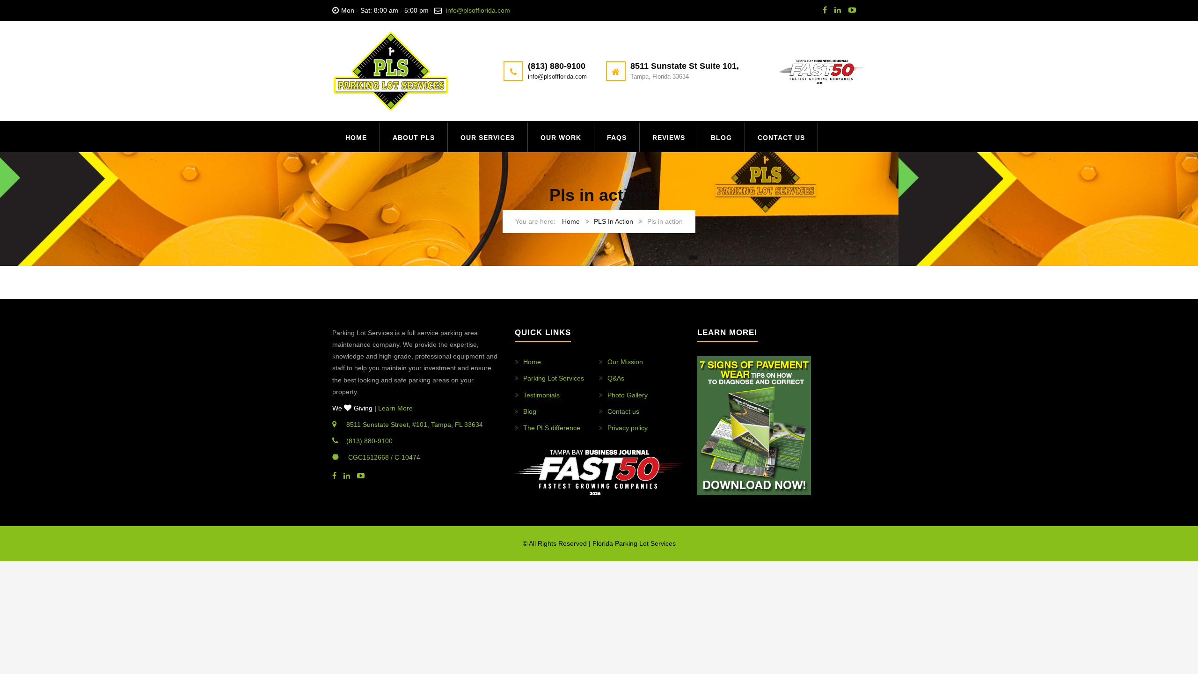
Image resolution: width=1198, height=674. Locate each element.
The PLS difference (551, 428)
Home (356, 137)
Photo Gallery (627, 395)
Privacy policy (627, 428)
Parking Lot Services (553, 378)
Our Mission (625, 362)
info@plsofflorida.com (478, 10)
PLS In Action (613, 221)
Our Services (487, 137)
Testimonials (541, 395)
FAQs (617, 137)
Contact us (781, 137)
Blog (721, 137)
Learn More (395, 408)
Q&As (615, 378)
